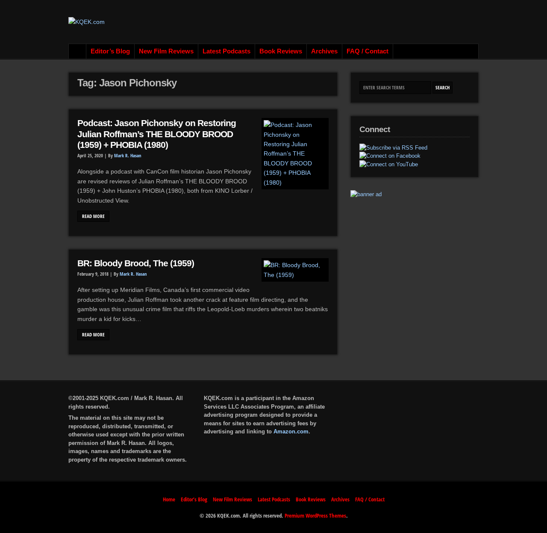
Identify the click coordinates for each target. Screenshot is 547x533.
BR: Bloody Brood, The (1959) (135, 263)
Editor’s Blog (110, 51)
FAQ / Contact (367, 51)
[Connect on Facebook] (390, 156)
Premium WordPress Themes (315, 515)
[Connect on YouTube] (388, 164)
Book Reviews (280, 51)
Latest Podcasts (226, 51)
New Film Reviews (166, 51)
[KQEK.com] (86, 21)
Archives (324, 51)
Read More (93, 216)
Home (77, 51)
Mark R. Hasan (127, 156)
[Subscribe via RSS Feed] (393, 148)
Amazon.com (291, 431)
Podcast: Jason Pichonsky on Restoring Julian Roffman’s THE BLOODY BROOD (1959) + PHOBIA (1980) (156, 134)
